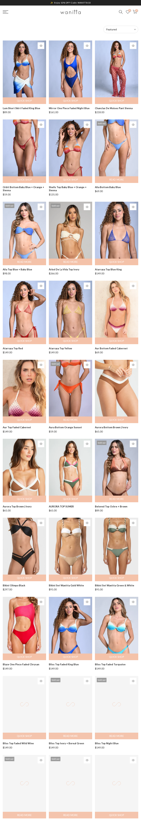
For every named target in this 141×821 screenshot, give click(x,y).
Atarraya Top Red (13, 348)
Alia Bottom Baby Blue (108, 187)
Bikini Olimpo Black (14, 585)
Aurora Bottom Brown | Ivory (111, 427)
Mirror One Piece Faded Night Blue (69, 108)
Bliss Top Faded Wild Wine (18, 743)
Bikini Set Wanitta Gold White (66, 585)
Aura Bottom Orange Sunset (65, 427)
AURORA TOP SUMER (61, 506)
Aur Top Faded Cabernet (17, 427)
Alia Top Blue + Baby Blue (17, 269)
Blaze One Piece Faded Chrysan (21, 664)
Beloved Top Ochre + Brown (111, 506)
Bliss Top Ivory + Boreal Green (66, 743)
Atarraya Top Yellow (60, 348)
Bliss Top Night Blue (107, 743)
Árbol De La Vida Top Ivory (64, 269)
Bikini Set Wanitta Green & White (114, 585)
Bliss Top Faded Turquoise (110, 664)
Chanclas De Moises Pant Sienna (114, 108)
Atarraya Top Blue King (108, 269)
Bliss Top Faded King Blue (64, 664)
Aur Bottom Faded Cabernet (111, 348)
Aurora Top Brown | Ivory (17, 506)
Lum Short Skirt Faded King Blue (21, 108)
